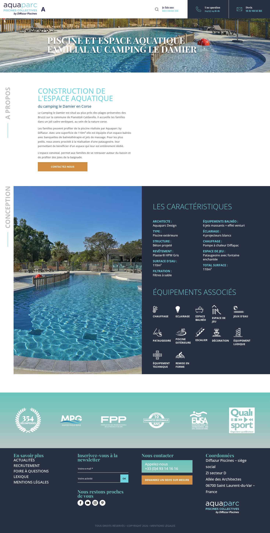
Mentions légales (31, 483)
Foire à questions (31, 472)
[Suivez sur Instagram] (95, 503)
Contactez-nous (62, 166)
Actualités (24, 461)
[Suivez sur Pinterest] (102, 503)
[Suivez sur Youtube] (88, 503)
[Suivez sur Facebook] (80, 503)
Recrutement (27, 466)
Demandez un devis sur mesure (167, 480)
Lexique (21, 477)
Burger (43, 9)
